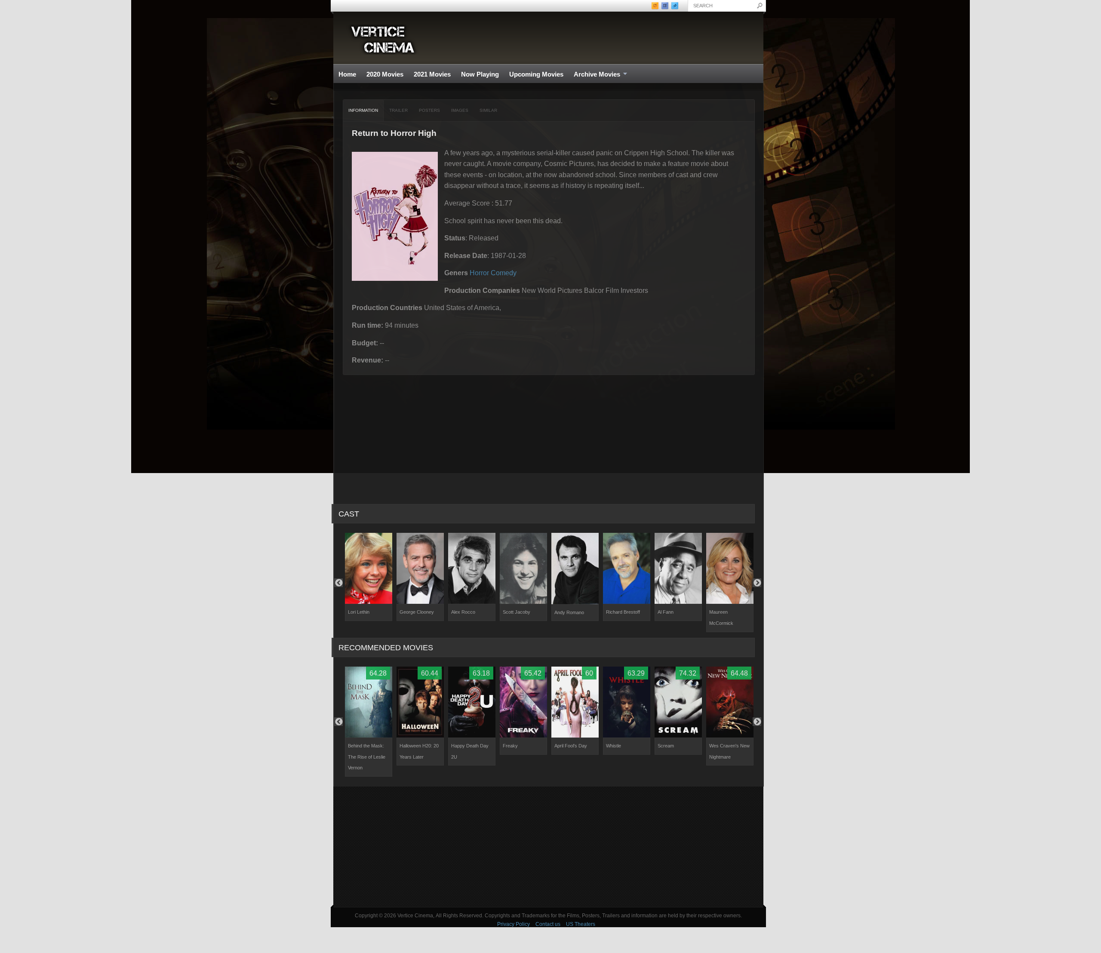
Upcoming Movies (536, 74)
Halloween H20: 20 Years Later (419, 751)
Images (459, 110)
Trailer (398, 110)
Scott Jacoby (516, 612)
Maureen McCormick (721, 617)
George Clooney (417, 612)
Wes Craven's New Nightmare (729, 751)
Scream (666, 745)
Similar (488, 110)
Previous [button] (338, 582)
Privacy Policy (513, 924)
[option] (368, 576)
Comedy (504, 273)
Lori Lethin (358, 612)
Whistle (613, 745)
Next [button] (757, 582)
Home (347, 74)
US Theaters (580, 924)
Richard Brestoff (623, 612)
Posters (429, 110)
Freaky (510, 745)
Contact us (547, 924)
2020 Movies (384, 74)
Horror (479, 273)
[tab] (363, 110)
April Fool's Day (570, 745)
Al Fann (666, 612)
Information (363, 110)
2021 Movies (432, 74)
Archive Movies (594, 75)
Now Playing (480, 74)
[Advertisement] (548, 847)
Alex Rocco (463, 612)
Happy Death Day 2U (470, 751)
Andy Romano (569, 612)
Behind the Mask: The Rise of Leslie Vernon (366, 756)
